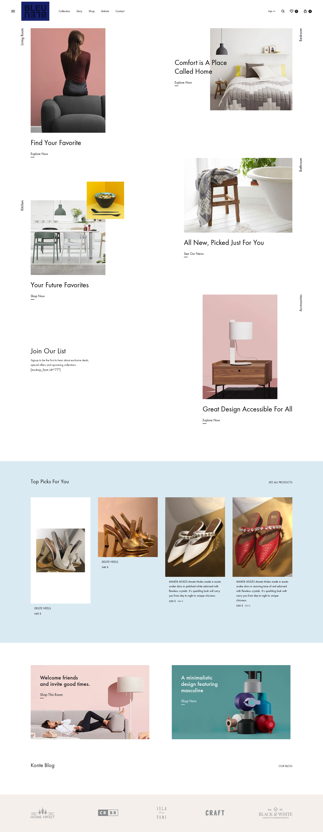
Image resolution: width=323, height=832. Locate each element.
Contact (120, 11)
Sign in (271, 11)
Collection (64, 11)
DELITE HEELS (42, 608)
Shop (92, 11)
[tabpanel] (60, 558)
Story (79, 11)
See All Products (280, 482)
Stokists (105, 11)
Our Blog (285, 766)
